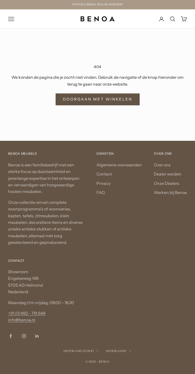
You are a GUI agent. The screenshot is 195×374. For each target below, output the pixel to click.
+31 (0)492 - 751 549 (26, 313)
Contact (104, 173)
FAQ (100, 192)
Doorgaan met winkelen (97, 99)
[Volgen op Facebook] (10, 335)
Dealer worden (167, 173)
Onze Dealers (166, 183)
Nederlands (116, 350)
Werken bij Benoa (170, 192)
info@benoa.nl (21, 319)
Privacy (103, 183)
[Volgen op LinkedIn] (37, 335)
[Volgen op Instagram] (23, 335)
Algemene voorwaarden (119, 164)
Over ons (162, 164)
